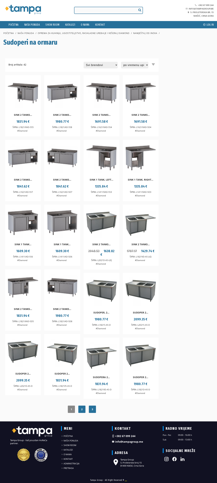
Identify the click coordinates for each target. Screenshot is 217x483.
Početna (13, 24)
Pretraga (68, 468)
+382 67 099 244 (205, 5)
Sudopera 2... (101, 377)
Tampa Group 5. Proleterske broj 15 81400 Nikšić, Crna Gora (132, 462)
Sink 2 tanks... (23, 114)
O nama (85, 24)
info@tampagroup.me (201, 8)
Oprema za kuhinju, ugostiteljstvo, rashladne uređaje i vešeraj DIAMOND (84, 33)
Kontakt (100, 24)
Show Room (52, 24)
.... (126, 480)
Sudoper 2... (140, 312)
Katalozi (70, 24)
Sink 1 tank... (23, 244)
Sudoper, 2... (101, 312)
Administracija (71, 463)
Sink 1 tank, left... (101, 179)
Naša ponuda (32, 24)
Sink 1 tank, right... (140, 179)
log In (210, 24)
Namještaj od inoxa (145, 33)
